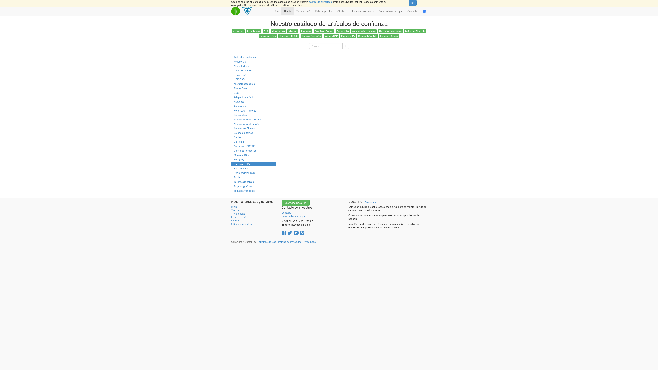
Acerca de (370, 202)
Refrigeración (241, 168)
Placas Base (240, 88)
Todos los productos (245, 57)
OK (412, 3)
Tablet (237, 177)
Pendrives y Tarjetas (324, 31)
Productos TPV (348, 35)
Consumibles (343, 31)
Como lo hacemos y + (293, 216)
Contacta (286, 212)
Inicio (234, 206)
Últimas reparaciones (242, 224)
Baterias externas (268, 35)
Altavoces (292, 31)
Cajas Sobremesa (243, 70)
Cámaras (239, 141)
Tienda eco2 (238, 213)
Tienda (235, 210)
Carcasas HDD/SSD (288, 35)
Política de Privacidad (290, 241)
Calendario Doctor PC (295, 203)
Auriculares (306, 31)
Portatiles (239, 159)
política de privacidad (320, 1)
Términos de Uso (267, 241)
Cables (237, 137)
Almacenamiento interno (390, 31)
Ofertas (235, 220)
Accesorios (238, 31)
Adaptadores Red (243, 97)
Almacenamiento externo (364, 31)
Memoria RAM (331, 35)
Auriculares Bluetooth (415, 31)
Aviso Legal (310, 241)
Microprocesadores (244, 83)
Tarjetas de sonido (244, 181)
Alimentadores (253, 31)
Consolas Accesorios (311, 35)
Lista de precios (239, 217)
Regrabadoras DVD (367, 35)
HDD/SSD (239, 79)
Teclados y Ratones (389, 35)
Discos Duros (241, 75)
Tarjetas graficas (243, 186)
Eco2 (266, 31)
